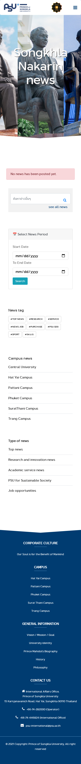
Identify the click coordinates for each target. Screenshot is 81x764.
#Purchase (35, 326)
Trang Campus (19, 418)
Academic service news (26, 470)
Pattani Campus (20, 387)
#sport (15, 334)
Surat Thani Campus (40, 603)
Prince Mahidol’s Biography (41, 651)
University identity (40, 643)
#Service (53, 319)
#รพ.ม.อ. (29, 334)
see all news (58, 206)
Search (20, 281)
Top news (15, 449)
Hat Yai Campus (20, 377)
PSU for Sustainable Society (29, 480)
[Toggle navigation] (74, 7)
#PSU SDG (53, 326)
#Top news (17, 319)
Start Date (20, 246)
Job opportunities (22, 490)
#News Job (17, 326)
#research (36, 319)
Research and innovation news (31, 459)
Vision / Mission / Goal (40, 635)
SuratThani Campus (23, 408)
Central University (22, 367)
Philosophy (40, 667)
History (40, 659)
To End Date (22, 262)
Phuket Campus (20, 398)
